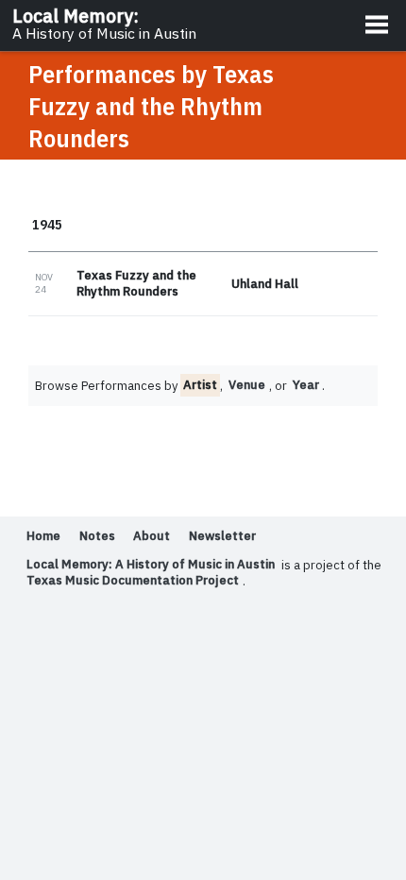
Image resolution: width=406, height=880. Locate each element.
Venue (246, 386)
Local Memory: (104, 23)
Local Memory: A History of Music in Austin (150, 565)
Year (306, 386)
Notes (97, 537)
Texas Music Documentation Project (132, 581)
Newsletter (222, 537)
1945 (47, 223)
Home (43, 537)
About (151, 537)
